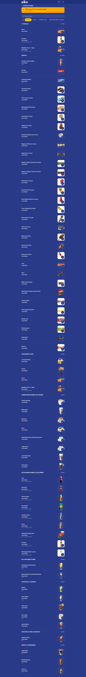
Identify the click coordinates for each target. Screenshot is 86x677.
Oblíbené (28, 19)
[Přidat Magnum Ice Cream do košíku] (62, 155)
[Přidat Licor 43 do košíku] (62, 671)
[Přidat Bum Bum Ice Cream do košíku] (62, 183)
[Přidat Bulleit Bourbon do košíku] (62, 662)
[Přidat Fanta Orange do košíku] (62, 499)
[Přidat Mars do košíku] (62, 275)
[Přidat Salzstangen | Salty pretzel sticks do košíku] (62, 294)
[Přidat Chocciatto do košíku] (62, 467)
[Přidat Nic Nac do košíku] (62, 73)
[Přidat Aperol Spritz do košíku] (62, 627)
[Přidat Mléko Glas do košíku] (62, 412)
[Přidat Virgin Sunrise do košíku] (62, 640)
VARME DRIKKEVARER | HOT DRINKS (56, 19)
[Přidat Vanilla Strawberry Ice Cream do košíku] (62, 137)
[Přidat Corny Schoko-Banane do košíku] (62, 312)
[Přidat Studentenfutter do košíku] (62, 91)
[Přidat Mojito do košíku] (62, 590)
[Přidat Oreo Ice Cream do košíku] (62, 229)
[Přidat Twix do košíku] (62, 266)
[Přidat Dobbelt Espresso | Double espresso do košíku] (62, 440)
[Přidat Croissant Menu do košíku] (62, 362)
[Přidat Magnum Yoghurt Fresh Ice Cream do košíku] (62, 174)
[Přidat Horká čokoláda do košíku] (62, 403)
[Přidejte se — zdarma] (63, 2)
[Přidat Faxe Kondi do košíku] (62, 508)
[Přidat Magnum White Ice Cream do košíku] (62, 146)
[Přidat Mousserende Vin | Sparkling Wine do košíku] (62, 577)
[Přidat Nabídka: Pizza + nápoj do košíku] (62, 50)
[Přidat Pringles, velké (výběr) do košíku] (62, 63)
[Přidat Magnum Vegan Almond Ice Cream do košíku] (62, 165)
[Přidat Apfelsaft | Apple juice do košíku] (62, 536)
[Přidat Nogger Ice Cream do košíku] (62, 128)
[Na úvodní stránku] (25, 1)
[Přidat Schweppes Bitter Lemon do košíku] (62, 554)
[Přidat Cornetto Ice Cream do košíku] (62, 119)
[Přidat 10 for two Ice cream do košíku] (62, 100)
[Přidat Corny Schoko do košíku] (62, 303)
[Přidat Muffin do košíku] (62, 371)
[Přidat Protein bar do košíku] (62, 340)
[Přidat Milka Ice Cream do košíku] (62, 238)
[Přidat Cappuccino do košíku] (62, 449)
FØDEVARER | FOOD (43, 19)
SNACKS (34, 19)
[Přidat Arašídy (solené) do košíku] (62, 82)
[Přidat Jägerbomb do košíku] (62, 653)
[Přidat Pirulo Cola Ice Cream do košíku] (62, 220)
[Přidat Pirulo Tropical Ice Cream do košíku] (62, 211)
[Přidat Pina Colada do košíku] (62, 599)
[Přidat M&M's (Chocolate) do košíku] (62, 284)
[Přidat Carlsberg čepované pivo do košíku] (62, 567)
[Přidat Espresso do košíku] (62, 421)
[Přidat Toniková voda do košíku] (62, 517)
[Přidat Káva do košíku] (62, 430)
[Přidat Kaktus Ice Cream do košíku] (62, 257)
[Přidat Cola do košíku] (62, 480)
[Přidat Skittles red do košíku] (62, 321)
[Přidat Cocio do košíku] (62, 526)
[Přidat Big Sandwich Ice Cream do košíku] (62, 109)
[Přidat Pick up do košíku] (62, 349)
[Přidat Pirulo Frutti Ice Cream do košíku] (62, 192)
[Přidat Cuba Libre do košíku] (62, 608)
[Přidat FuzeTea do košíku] (62, 41)
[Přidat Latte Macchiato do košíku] (62, 458)
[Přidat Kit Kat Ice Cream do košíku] (62, 247)
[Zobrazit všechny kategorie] (23, 19)
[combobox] (43, 16)
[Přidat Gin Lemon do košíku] (62, 617)
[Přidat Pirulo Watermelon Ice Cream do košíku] (62, 201)
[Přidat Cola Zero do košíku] (62, 490)
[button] (43, 30)
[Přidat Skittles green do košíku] (62, 330)
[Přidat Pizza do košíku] (62, 32)
